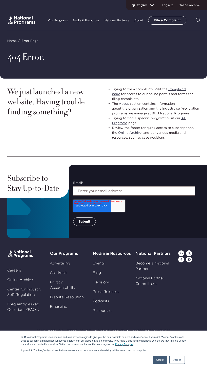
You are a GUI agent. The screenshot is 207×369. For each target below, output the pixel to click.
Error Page (29, 41)
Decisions (101, 282)
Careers (14, 270)
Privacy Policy (123, 344)
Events (99, 263)
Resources (102, 310)
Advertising (60, 263)
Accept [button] (160, 359)
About (124, 104)
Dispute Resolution (67, 297)
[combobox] (147, 5)
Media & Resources (112, 253)
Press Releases (106, 291)
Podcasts (101, 301)
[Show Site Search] (197, 20)
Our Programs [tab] (58, 20)
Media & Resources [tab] (86, 20)
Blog (97, 273)
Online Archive (189, 5)
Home (12, 41)
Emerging (58, 306)
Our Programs (64, 253)
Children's (58, 273)
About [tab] (138, 20)
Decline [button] (177, 359)
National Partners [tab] (117, 20)
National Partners (153, 253)
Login (166, 5)
